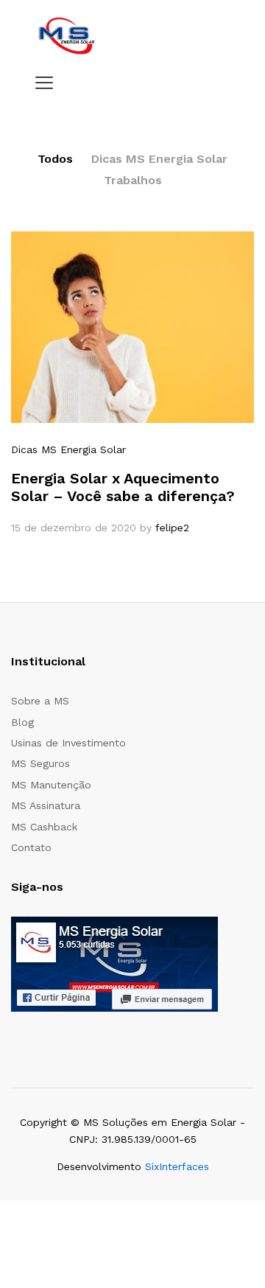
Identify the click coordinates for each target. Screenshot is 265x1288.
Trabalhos (133, 180)
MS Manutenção (51, 785)
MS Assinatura (45, 805)
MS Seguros (40, 763)
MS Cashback (44, 827)
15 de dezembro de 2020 (73, 527)
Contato (31, 847)
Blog (22, 722)
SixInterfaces (177, 1166)
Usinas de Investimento (68, 743)
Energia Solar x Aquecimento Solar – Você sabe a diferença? (123, 487)
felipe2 (172, 527)
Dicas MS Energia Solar (159, 159)
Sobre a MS (40, 701)
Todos (55, 159)
